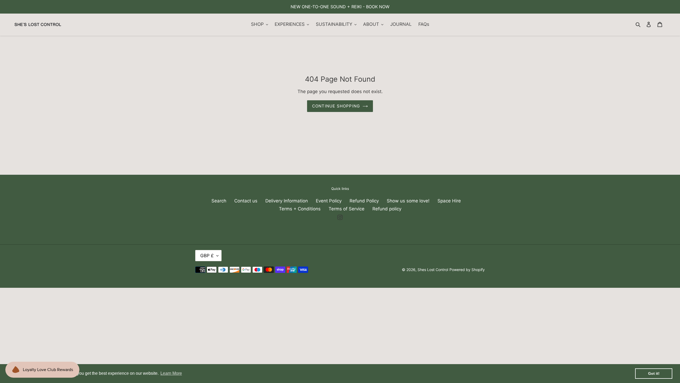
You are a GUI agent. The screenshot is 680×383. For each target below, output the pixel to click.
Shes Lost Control (433, 269)
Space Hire (449, 200)
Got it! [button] (654, 373)
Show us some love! (408, 200)
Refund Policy (364, 200)
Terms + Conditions (300, 208)
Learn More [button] (171, 373)
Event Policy (329, 200)
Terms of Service (346, 208)
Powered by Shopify (467, 269)
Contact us (245, 200)
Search (218, 200)
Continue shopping (336, 106)
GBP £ (207, 255)
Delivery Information (286, 200)
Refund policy (386, 208)
